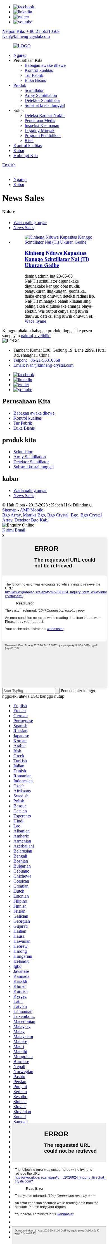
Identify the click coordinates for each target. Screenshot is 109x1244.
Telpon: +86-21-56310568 (36, 360)
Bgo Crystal (57, 515)
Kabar (18, 150)
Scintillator (34, 90)
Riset (29, 140)
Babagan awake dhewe (45, 65)
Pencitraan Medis (40, 120)
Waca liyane (35, 321)
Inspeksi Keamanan (42, 125)
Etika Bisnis (35, 80)
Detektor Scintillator (42, 100)
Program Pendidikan (43, 135)
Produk (19, 85)
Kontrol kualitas (39, 70)
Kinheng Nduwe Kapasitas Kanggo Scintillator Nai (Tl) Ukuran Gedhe (57, 259)
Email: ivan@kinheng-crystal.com (43, 365)
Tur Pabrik (34, 75)
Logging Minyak (39, 130)
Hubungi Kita (25, 155)
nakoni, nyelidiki (36, 335)
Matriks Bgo (34, 515)
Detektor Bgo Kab (31, 520)
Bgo (74, 515)
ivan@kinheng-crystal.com (26, 36)
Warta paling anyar (30, 222)
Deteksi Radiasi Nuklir (45, 115)
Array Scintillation (41, 95)
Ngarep (20, 55)
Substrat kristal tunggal (45, 105)
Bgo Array (11, 515)
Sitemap (9, 510)
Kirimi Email (13, 530)
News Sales (23, 227)
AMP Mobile (31, 510)
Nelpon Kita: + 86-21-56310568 (31, 31)
